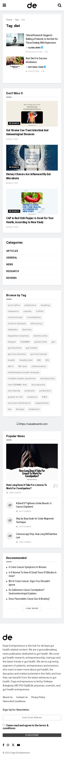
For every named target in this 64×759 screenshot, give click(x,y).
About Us (7, 697)
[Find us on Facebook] (3, 745)
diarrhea (26, 329)
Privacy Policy (38, 697)
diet (23, 19)
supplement (42, 403)
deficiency (36, 323)
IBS (47, 360)
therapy (20, 409)
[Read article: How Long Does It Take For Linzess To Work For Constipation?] (32, 462)
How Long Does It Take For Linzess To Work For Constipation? (26, 486)
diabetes (13, 329)
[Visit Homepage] (32, 5)
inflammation (38, 366)
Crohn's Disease (17, 323)
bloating (45, 305)
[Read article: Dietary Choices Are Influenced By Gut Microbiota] (32, 158)
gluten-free (40, 342)
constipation (34, 317)
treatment (34, 409)
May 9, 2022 (13, 139)
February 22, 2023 (35, 52)
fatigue (12, 342)
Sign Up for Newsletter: (16, 709)
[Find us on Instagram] (8, 745)
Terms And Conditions (14, 701)
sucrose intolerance (19, 403)
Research (14, 123)
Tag (16, 19)
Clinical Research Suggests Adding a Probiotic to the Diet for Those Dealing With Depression (42, 39)
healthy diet (26, 360)
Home (9, 19)
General (11, 257)
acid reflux (14, 305)
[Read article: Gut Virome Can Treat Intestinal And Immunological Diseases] (32, 114)
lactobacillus (47, 378)
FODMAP (25, 342)
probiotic (30, 391)
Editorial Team (35, 67)
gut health (31, 348)
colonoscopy (15, 317)
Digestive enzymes (18, 336)
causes (27, 311)
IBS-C (11, 366)
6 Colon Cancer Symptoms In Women (27, 567)
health (11, 360)
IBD (39, 360)
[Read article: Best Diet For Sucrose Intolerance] (15, 63)
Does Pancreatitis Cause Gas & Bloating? (29, 598)
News (9, 264)
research (32, 397)
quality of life (15, 397)
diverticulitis (40, 336)
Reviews (11, 278)
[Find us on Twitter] (13, 745)
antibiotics (30, 305)
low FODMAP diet (17, 385)
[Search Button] (59, 5)
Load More (32, 608)
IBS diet (22, 366)
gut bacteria (14, 348)
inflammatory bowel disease (23, 372)
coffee (40, 311)
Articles (12, 251)
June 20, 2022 (33, 71)
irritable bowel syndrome (22, 378)
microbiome (38, 385)
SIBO (44, 397)
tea (9, 409)
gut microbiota (39, 354)
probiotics (45, 391)
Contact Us (22, 697)
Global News (34, 48)
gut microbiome (17, 354)
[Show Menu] (4, 5)
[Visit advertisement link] (32, 424)
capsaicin (13, 311)
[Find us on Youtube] (18, 745)
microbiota (14, 391)
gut (53, 342)
